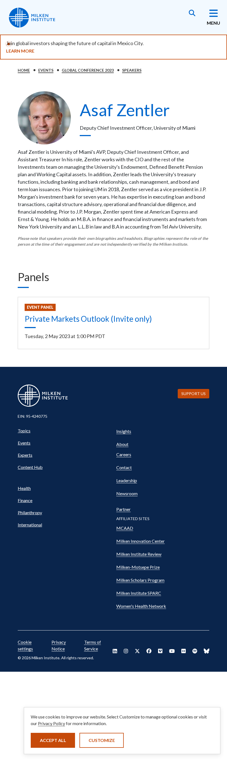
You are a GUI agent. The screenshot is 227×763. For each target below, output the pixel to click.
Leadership (126, 480)
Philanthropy (30, 512)
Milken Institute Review (138, 554)
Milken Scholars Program (140, 580)
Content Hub (30, 467)
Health (24, 488)
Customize (102, 740)
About (122, 444)
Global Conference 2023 (88, 70)
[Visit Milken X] (137, 651)
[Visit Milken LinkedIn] (115, 651)
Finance (25, 500)
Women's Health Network (141, 606)
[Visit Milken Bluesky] (206, 651)
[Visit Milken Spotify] (194, 651)
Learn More (20, 50)
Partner (123, 509)
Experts (25, 455)
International (30, 524)
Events (45, 70)
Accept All (53, 740)
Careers (123, 454)
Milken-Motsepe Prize (138, 567)
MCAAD (124, 528)
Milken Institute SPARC (138, 593)
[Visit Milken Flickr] (183, 651)
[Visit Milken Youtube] (172, 651)
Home (24, 70)
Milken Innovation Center (140, 541)
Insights (123, 431)
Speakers (131, 70)
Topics (24, 430)
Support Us (193, 393)
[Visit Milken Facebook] (148, 651)
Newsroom (127, 493)
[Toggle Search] (192, 13)
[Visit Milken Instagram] (126, 651)
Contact (124, 467)
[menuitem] (64, 431)
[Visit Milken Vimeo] (160, 651)
